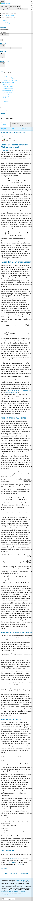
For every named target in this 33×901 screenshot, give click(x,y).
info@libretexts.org (7, 894)
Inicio (8, 128)
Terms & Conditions (13, 891)
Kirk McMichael (19, 864)
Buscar (3, 899)
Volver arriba (4, 868)
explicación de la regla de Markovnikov (18, 390)
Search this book (4, 29)
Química (27, 128)
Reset (2, 45)
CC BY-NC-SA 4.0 (10, 862)
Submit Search (4, 34)
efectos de (8, 392)
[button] (5, 99)
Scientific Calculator (8, 88)
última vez (6, 150)
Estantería (17, 128)
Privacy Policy (4, 891)
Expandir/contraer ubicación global (31, 128)
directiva (14, 392)
